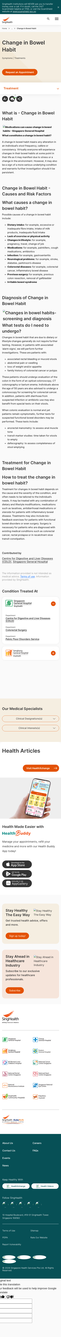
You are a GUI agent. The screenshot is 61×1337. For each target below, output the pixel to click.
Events (6, 1158)
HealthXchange (18, 1186)
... (12, 28)
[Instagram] (30, 1204)
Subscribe (14, 990)
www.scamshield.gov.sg (24, 11)
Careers (37, 1143)
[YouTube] (38, 1204)
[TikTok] (14, 1204)
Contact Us (8, 1150)
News (5, 1165)
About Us (7, 1143)
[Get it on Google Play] (17, 874)
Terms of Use (8, 1230)
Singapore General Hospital (30, 561)
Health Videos (47, 1186)
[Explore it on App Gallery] (17, 883)
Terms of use (27, 576)
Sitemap (34, 1230)
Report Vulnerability (11, 1244)
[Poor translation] (9, 1296)
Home (4, 28)
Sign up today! (17, 935)
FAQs (35, 1150)
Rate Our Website (38, 1237)
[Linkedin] (22, 1204)
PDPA (5, 1237)
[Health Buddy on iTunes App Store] (17, 864)
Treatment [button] (11, 88)
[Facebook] (5, 1204)
